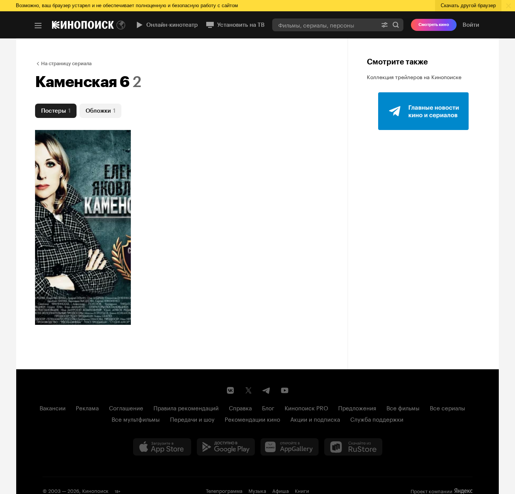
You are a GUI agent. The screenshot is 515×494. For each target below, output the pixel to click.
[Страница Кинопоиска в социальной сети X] (248, 390)
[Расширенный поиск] (384, 24)
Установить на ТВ (241, 24)
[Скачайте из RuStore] (353, 447)
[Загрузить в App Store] (162, 447)
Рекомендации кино (252, 418)
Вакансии (53, 407)
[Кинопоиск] (83, 24)
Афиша (280, 490)
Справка (240, 407)
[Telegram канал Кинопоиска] (266, 390)
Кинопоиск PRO (306, 407)
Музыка (257, 490)
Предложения (357, 407)
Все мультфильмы (136, 418)
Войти (471, 24)
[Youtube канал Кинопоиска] (284, 390)
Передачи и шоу (192, 418)
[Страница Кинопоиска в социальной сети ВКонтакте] (230, 390)
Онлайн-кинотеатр (172, 24)
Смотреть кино (433, 24)
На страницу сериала (66, 63)
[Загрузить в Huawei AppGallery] (290, 447)
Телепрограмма (224, 490)
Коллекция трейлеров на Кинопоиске (414, 76)
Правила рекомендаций (186, 407)
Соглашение (126, 407)
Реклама (87, 407)
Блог (268, 407)
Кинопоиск (95, 490)
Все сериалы (447, 407)
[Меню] (38, 25)
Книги (302, 490)
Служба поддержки (376, 418)
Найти (396, 24)
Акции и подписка (315, 418)
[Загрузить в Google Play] (226, 447)
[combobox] (324, 24)
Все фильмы (403, 407)
